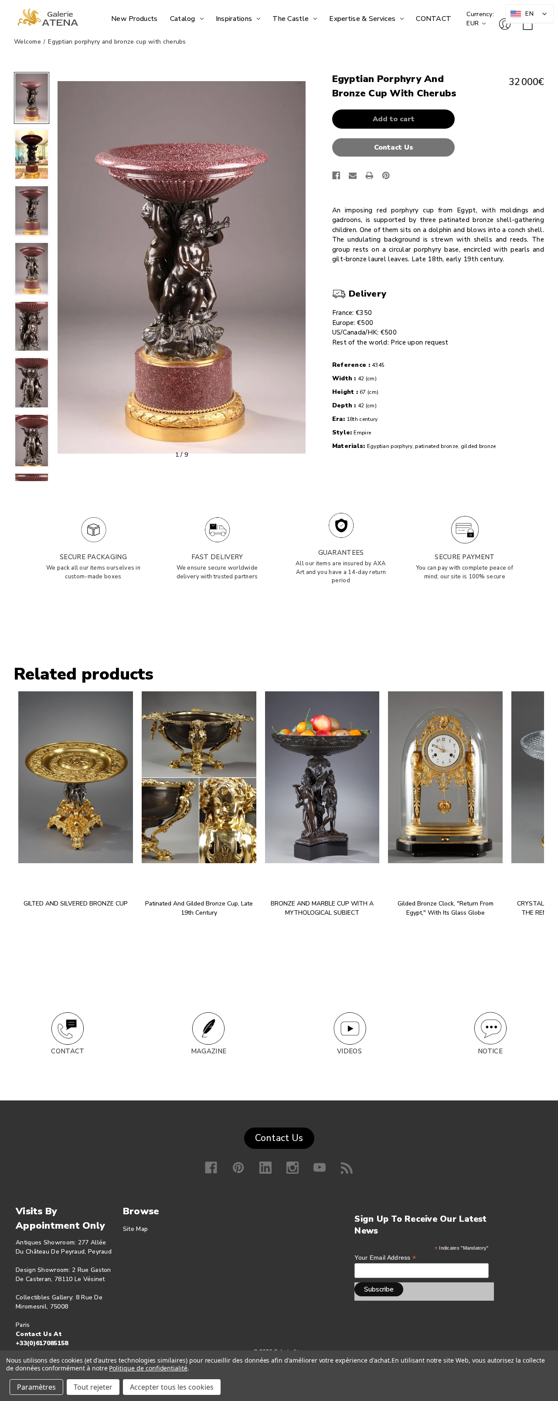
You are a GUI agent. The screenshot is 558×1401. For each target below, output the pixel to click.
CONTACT (67, 1051)
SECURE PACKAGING (93, 557)
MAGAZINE (208, 1051)
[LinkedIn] (265, 1168)
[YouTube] (319, 1168)
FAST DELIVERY (217, 557)
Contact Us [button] (279, 1138)
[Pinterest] (386, 175)
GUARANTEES (341, 552)
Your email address (385, 1258)
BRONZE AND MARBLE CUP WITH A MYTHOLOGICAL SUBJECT (322, 908)
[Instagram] (292, 1168)
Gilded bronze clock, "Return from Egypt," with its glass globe (445, 908)
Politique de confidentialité (148, 1368)
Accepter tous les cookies (172, 1387)
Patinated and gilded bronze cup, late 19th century (199, 908)
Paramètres (36, 1387)
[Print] (369, 175)
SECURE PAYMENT (464, 557)
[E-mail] (353, 175)
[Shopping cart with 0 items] (527, 25)
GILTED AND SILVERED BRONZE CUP (76, 903)
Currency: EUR (480, 18)
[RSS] (347, 1168)
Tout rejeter (93, 1387)
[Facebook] (336, 175)
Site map (135, 1229)
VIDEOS (349, 1051)
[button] (395, 147)
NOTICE (490, 1051)
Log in (504, 24)
